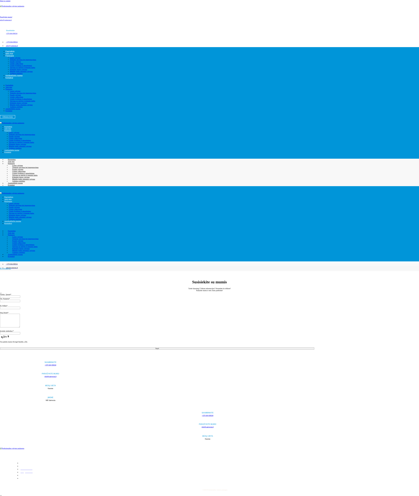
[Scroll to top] (1, 495)
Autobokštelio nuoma (13, 75)
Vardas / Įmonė (5, 294)
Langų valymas (15, 58)
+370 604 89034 (11, 33)
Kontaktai (9, 78)
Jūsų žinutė (4, 313)
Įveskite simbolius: (7, 331)
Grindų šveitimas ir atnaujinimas (21, 66)
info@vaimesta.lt (6, 20)
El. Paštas (4, 306)
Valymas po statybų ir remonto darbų (22, 67)
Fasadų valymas (15, 62)
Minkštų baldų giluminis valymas (21, 71)
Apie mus (9, 53)
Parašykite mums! (6, 17)
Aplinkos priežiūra (16, 73)
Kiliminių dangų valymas (18, 69)
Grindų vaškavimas (16, 64)
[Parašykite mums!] (1, 11)
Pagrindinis (10, 51)
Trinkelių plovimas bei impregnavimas (23, 60)
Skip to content (5, 1)
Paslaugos (9, 56)
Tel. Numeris (5, 299)
